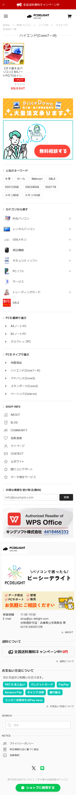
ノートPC (43, 25)
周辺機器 (18, 250)
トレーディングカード (27, 292)
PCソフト (19, 271)
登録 (66, 497)
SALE (16, 302)
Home (6, 25)
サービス (18, 281)
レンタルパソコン (24, 229)
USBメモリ (20, 239)
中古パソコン (21, 218)
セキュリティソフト (25, 260)
